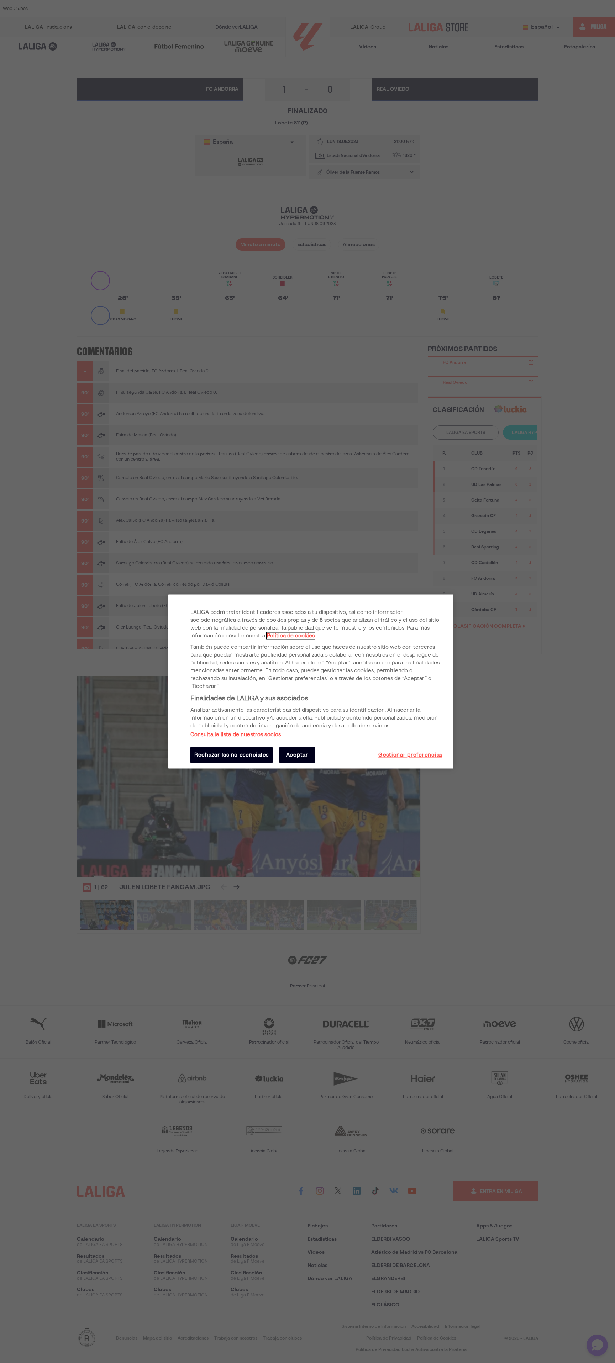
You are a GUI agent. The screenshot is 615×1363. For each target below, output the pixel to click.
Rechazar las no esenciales (231, 755)
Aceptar (297, 755)
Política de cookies (291, 635)
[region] (310, 681)
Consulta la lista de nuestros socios (235, 734)
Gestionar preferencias (410, 755)
